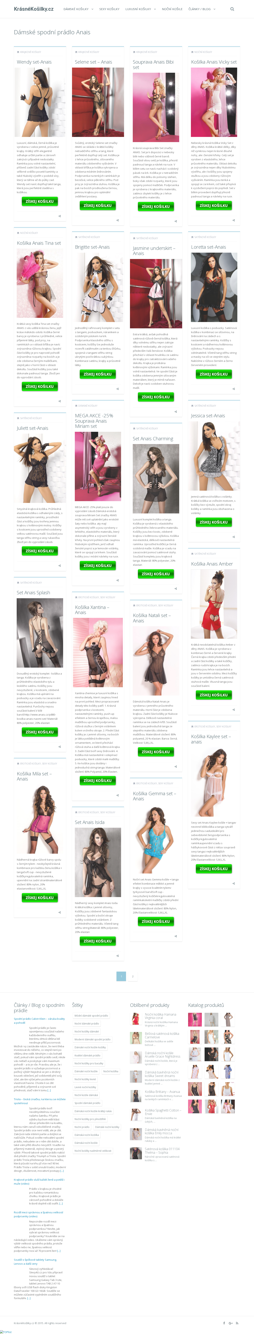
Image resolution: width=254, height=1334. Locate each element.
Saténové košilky (89, 237)
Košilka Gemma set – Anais (154, 796)
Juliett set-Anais (32, 428)
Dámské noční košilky (107, 1127)
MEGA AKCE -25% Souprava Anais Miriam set (94, 420)
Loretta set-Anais (208, 247)
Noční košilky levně (85, 1079)
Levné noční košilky (85, 1087)
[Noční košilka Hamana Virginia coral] (136, 1019)
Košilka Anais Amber (212, 563)
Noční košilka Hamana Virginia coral (160, 1016)
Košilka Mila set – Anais (34, 776)
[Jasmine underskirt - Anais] (156, 397)
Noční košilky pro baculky (89, 1063)
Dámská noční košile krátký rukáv (93, 1111)
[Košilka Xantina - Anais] (98, 781)
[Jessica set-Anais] (214, 522)
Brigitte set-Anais (92, 247)
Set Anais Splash (33, 592)
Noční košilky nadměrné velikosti (93, 1150)
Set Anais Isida (90, 822)
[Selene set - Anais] (98, 206)
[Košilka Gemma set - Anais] (156, 921)
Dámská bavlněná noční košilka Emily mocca (161, 1131)
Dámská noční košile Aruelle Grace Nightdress (162, 1055)
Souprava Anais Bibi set (153, 64)
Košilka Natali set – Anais (152, 618)
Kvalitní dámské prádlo (87, 1055)
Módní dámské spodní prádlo (91, 1015)
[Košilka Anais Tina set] (40, 386)
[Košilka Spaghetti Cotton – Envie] (136, 1115)
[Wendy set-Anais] (40, 201)
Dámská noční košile (86, 1143)
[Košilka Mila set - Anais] (40, 898)
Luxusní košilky (138, 9)
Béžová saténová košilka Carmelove (162, 1035)
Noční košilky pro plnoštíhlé (90, 1119)
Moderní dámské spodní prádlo (93, 1039)
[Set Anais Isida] (98, 941)
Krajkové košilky (30, 52)
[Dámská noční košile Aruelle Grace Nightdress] (136, 1057)
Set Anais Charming (153, 438)
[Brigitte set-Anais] (98, 374)
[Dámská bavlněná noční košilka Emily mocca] (136, 1134)
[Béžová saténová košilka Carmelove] (136, 1038)
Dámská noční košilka (87, 1135)
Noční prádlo (82, 1127)
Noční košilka (110, 1071)
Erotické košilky (88, 597)
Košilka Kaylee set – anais (211, 739)
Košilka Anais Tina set (39, 243)
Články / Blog (200, 9)
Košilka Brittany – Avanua (162, 1091)
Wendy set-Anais (34, 61)
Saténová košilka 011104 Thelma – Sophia (162, 1151)
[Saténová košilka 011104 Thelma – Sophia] (136, 1153)
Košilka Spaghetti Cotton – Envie (163, 1112)
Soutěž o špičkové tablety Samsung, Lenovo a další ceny (35, 1261)
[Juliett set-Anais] (40, 551)
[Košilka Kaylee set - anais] (214, 869)
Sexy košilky (109, 9)
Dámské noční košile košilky (90, 1047)
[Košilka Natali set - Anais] (156, 752)
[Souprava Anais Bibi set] (156, 207)
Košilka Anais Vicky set (214, 61)
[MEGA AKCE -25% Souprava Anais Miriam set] (98, 566)
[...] (49, 1090)
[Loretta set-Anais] (214, 374)
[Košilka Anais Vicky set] (214, 206)
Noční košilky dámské (87, 1031)
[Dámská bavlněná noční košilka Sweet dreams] (136, 1077)
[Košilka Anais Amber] (214, 695)
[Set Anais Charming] (156, 574)
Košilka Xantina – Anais (92, 609)
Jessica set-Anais (208, 415)
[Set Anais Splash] (40, 732)
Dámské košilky (76, 9)
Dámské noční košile (86, 1071)
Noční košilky (203, 52)
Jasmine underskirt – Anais (154, 250)
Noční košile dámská (86, 1095)
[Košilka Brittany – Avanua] (136, 1096)
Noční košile (172, 9)
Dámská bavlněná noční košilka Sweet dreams (161, 1074)
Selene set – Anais (93, 61)
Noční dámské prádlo (87, 1023)
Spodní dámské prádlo (87, 1103)
